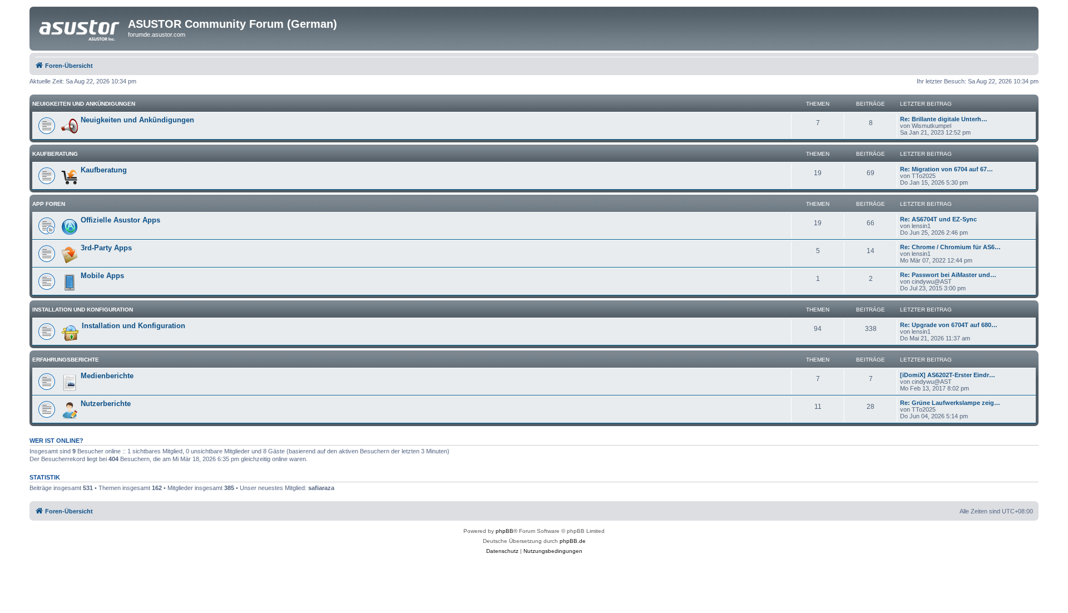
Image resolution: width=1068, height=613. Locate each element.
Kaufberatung (55, 154)
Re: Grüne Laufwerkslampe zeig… (950, 402)
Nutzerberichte (106, 403)
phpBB (504, 531)
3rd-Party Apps (106, 248)
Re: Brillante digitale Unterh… (943, 119)
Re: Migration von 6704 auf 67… (946, 169)
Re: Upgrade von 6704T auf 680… (948, 325)
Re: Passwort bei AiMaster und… (948, 274)
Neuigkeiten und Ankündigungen (83, 104)
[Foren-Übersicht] (80, 27)
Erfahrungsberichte (65, 360)
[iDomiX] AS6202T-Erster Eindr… (947, 375)
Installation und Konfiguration (82, 309)
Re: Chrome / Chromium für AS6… (950, 247)
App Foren (48, 204)
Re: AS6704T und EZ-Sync (938, 219)
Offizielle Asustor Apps (120, 220)
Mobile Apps (102, 275)
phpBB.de (573, 541)
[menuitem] (502, 551)
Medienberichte (107, 376)
